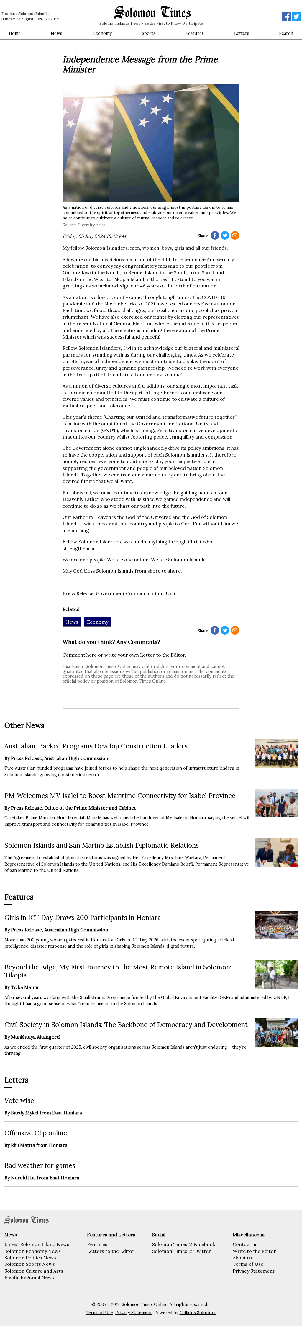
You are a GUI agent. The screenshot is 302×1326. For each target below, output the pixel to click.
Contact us (245, 1244)
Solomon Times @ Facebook (183, 1244)
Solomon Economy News (32, 1251)
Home (15, 33)
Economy (102, 33)
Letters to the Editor (110, 1251)
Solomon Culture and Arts (33, 1271)
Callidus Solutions (198, 1312)
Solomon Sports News (29, 1264)
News (56, 33)
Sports (148, 33)
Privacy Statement (254, 1271)
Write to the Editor (254, 1251)
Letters (241, 33)
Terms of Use (248, 1264)
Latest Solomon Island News (36, 1244)
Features (195, 33)
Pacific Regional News (29, 1277)
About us (242, 1257)
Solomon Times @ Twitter (181, 1251)
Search (286, 33)
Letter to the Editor (162, 655)
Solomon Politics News (30, 1257)
